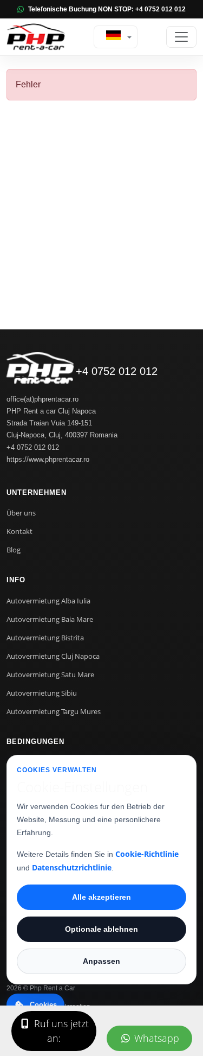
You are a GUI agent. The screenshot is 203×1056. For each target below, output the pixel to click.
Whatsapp (155, 1038)
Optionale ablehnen (101, 929)
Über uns (21, 513)
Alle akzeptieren (101, 897)
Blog (13, 550)
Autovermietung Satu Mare (50, 674)
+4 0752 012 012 (117, 371)
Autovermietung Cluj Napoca (53, 656)
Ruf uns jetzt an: (60, 1031)
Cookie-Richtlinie (147, 854)
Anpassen (101, 961)
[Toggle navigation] (181, 37)
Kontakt (19, 531)
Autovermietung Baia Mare (49, 619)
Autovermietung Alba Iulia (48, 601)
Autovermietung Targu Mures (53, 711)
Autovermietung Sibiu (41, 693)
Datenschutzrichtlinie (72, 867)
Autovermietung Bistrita (45, 637)
